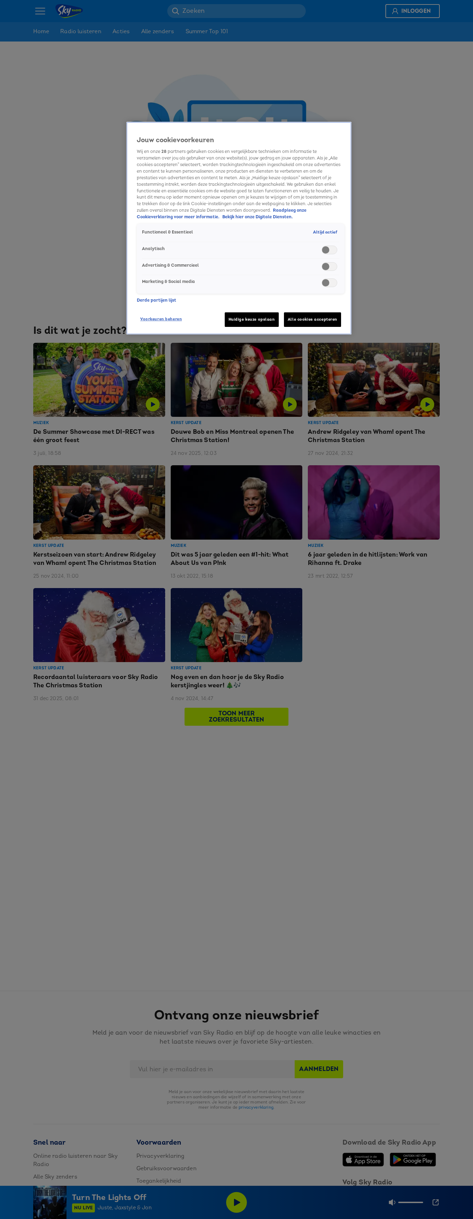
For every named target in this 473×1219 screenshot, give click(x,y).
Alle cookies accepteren (312, 319)
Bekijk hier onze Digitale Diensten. (257, 217)
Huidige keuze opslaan (252, 319)
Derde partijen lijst (156, 300)
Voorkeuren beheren (161, 319)
